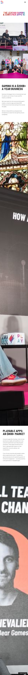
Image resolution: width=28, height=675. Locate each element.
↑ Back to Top (22, 673)
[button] (25, 2)
